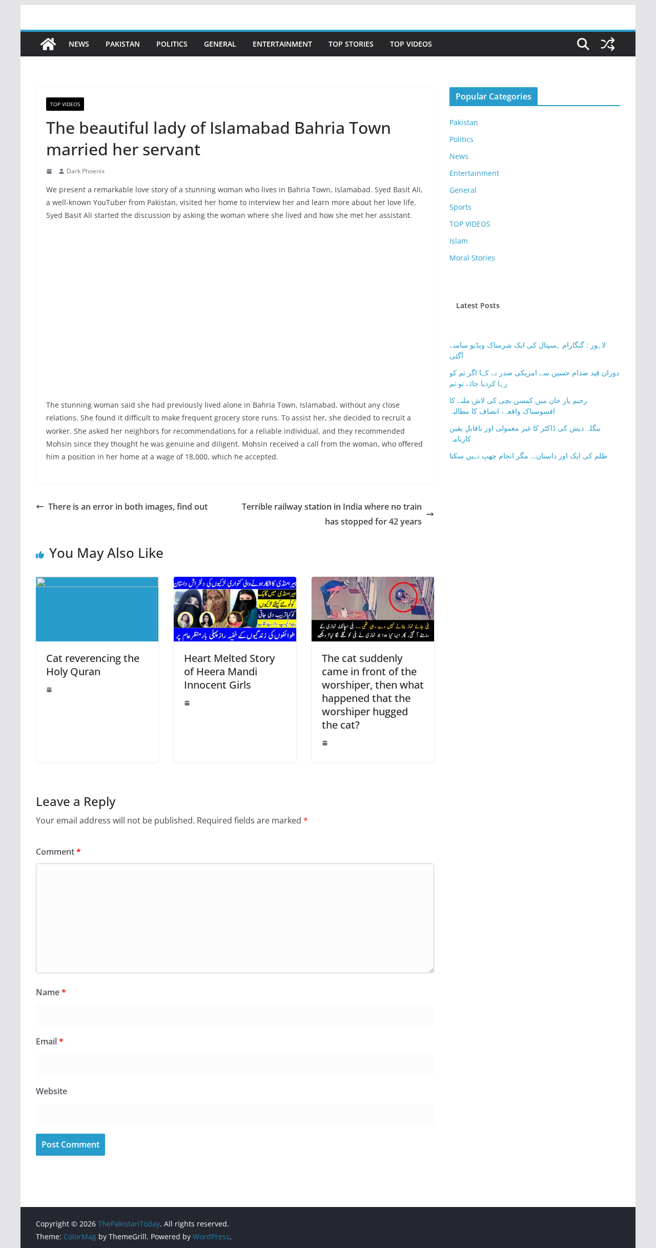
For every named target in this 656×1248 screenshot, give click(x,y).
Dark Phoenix (86, 171)
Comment (58, 851)
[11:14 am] (50, 171)
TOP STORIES (351, 44)
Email (50, 1041)
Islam (458, 241)
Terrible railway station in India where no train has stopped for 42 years (332, 514)
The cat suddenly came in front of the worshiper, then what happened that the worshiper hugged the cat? (373, 691)
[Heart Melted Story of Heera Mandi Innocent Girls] (235, 584)
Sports (460, 207)
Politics (172, 44)
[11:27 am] (326, 743)
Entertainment (282, 44)
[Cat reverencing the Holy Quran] (97, 584)
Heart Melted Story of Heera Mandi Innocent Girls (229, 671)
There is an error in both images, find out (128, 506)
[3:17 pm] (188, 703)
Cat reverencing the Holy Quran (92, 664)
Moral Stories (472, 258)
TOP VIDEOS (411, 44)
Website (51, 1091)
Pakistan (123, 44)
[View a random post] (608, 44)
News (79, 44)
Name (51, 992)
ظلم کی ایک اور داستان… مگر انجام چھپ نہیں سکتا (528, 455)
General (220, 44)
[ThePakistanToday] (48, 44)
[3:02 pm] (50, 690)
